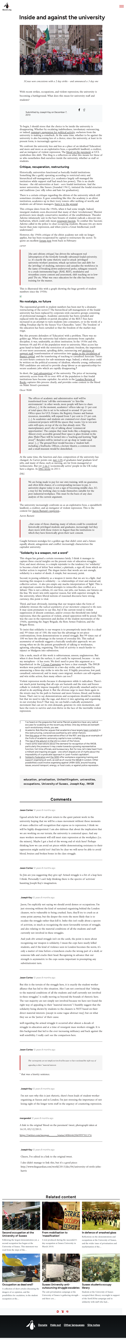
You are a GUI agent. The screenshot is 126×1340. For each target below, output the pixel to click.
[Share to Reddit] (84, 110)
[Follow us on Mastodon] (67, 1312)
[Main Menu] (121, 6)
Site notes (93, 1325)
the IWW (54, 757)
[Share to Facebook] (79, 110)
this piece (34, 735)
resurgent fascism (66, 221)
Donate (42, 1325)
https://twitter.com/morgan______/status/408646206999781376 (56, 1135)
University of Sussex (55, 783)
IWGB (78, 760)
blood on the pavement (78, 152)
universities (87, 779)
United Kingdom (67, 779)
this (83, 735)
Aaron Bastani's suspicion (45, 511)
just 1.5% (58, 460)
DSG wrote (44, 469)
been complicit (91, 730)
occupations (32, 783)
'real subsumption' (43, 373)
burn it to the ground (66, 204)
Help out (55, 1325)
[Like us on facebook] (57, 1312)
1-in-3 (45, 466)
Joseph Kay (77, 783)
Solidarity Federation (35, 757)
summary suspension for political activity (53, 132)
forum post (45, 240)
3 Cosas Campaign (51, 664)
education (30, 779)
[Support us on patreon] (62, 1312)
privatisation (47, 779)
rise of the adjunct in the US (43, 741)
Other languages (74, 1325)
